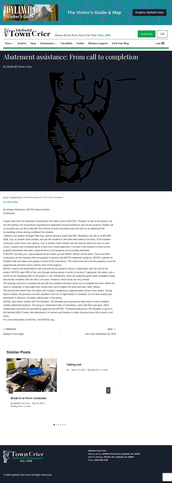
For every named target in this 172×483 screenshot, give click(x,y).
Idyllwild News (10, 202)
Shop (33, 43)
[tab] (54, 424)
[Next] (108, 390)
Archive (21, 43)
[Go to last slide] (11, 390)
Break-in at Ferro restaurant (28, 398)
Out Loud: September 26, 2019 (100, 331)
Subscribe (147, 33)
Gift (162, 33)
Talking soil (74, 364)
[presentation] (31, 375)
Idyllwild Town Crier (21, 403)
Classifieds (67, 43)
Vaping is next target (13, 331)
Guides (80, 43)
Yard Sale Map (120, 43)
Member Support (98, 43)
